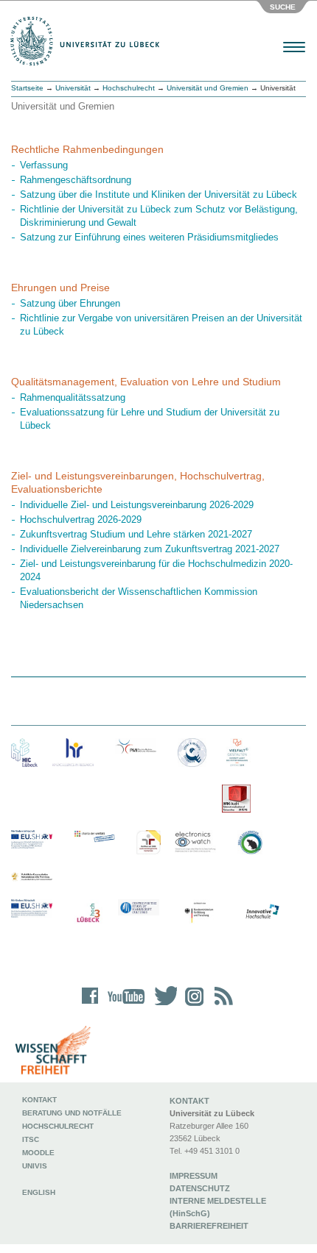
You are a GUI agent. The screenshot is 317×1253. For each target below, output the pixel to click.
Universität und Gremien (207, 88)
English (40, 1192)
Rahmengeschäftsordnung (75, 179)
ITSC (30, 1139)
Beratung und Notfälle (72, 1113)
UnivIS (34, 1166)
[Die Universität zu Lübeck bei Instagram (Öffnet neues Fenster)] (191, 1006)
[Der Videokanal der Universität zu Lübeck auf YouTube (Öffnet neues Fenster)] (123, 1006)
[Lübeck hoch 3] (88, 913)
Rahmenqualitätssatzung (72, 397)
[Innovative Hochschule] (261, 911)
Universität (73, 88)
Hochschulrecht (128, 88)
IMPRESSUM (193, 1175)
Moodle (38, 1153)
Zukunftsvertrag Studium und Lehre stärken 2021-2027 (136, 534)
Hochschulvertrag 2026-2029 (81, 519)
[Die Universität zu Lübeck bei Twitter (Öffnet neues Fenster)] (162, 1006)
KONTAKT (189, 1100)
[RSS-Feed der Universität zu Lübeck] (221, 1006)
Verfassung (44, 165)
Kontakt (39, 1100)
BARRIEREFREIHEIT (209, 1225)
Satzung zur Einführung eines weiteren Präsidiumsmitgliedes (149, 237)
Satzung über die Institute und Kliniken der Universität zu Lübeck (158, 194)
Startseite (27, 88)
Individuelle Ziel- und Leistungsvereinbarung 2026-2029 (137, 504)
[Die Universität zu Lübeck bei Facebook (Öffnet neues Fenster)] (90, 1006)
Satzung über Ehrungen (70, 303)
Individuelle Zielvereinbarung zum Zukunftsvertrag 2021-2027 (149, 548)
